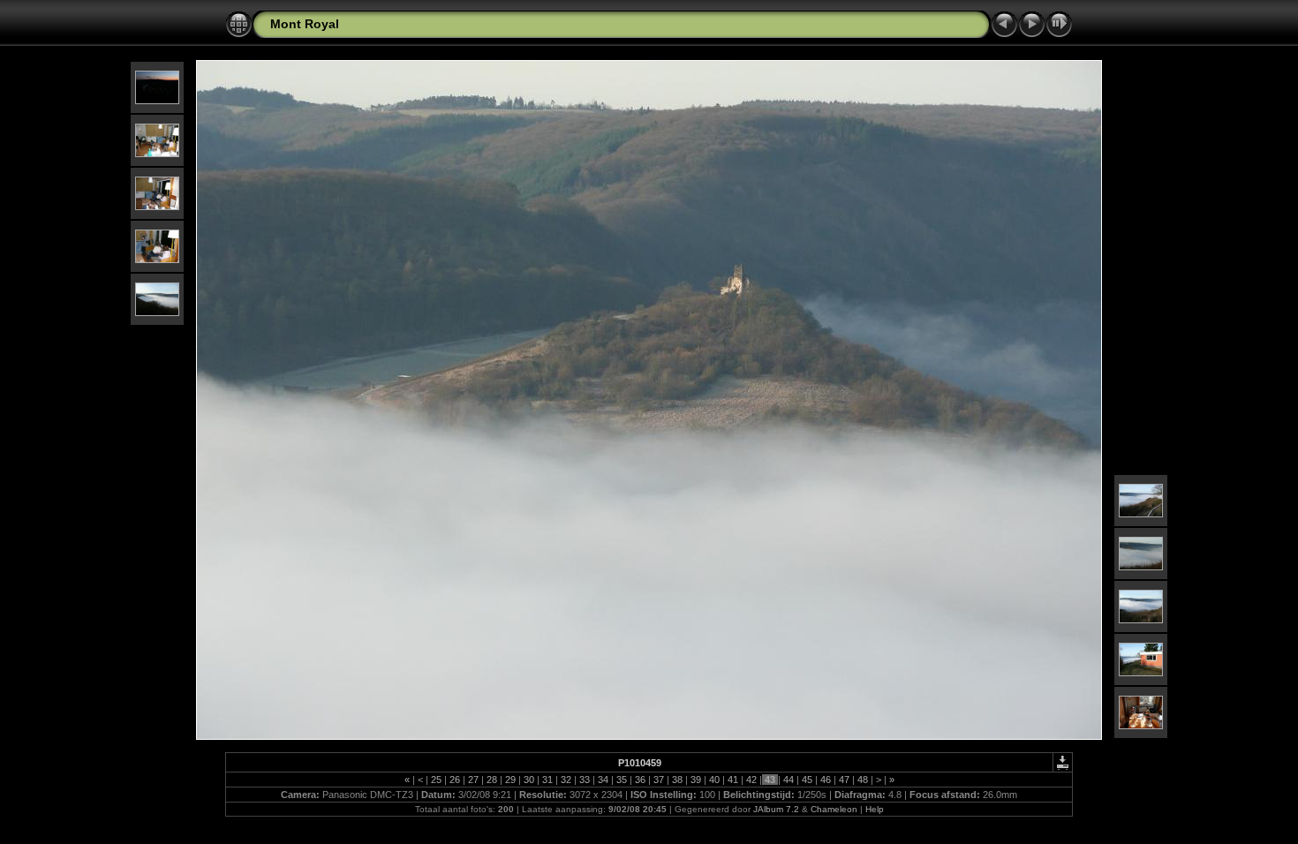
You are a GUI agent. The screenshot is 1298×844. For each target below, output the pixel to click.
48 (863, 779)
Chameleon (834, 809)
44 (788, 779)
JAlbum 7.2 (776, 809)
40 (714, 779)
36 (640, 779)
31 (547, 779)
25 (436, 779)
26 (455, 779)
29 (510, 779)
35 (622, 779)
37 (659, 779)
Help (874, 809)
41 (733, 779)
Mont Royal (304, 24)
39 (696, 779)
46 (826, 779)
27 (473, 779)
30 (529, 779)
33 (584, 779)
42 (751, 779)
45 (807, 779)
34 (603, 779)
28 (492, 779)
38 (677, 779)
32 (566, 779)
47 (844, 779)
